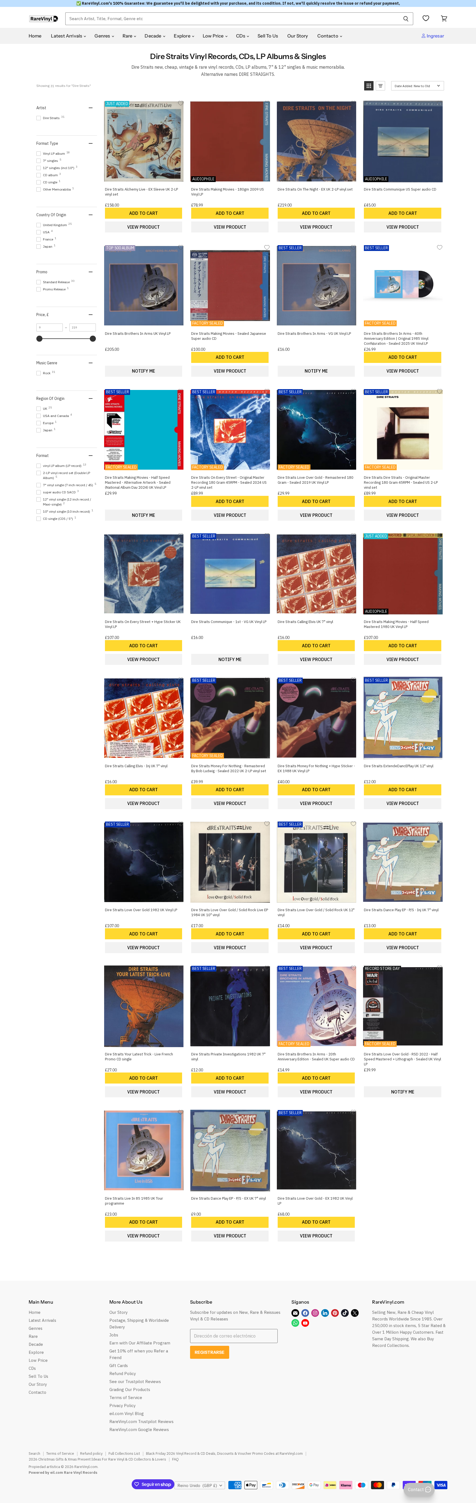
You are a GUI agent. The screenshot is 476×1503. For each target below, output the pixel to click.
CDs (241, 36)
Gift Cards (118, 1365)
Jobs (113, 1335)
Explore (182, 36)
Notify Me (143, 371)
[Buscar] (406, 18)
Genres (102, 36)
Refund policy (91, 1453)
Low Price (214, 36)
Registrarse (210, 1352)
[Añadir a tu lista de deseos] (181, 103)
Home (35, 36)
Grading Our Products (129, 1389)
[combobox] (232, 18)
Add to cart (143, 213)
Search (34, 1453)
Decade (153, 36)
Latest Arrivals (67, 36)
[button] (369, 85)
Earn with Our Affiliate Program (139, 1343)
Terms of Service (125, 1397)
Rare (128, 36)
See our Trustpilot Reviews (135, 1381)
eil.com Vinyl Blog (126, 1413)
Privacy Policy (122, 1405)
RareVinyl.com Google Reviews (139, 1429)
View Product (143, 227)
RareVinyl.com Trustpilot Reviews (141, 1421)
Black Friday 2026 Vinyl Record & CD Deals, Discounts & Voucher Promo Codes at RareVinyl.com (224, 1453)
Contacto (328, 36)
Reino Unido (197, 1485)
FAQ (175, 1459)
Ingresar (435, 36)
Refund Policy (122, 1373)
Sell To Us (268, 36)
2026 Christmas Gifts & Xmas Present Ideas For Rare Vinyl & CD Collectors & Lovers (97, 1459)
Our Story (297, 36)
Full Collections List (124, 1453)
